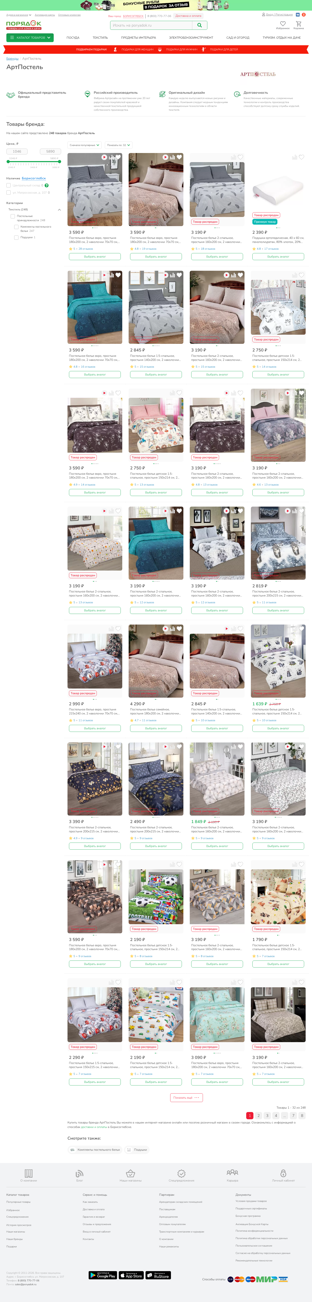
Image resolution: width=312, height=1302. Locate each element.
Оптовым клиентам (69, 15)
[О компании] (28, 1173)
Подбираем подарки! (91, 49)
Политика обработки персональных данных (262, 1238)
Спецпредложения (17, 1216)
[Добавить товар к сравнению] (111, 157)
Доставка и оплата (188, 16)
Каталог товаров (17, 1195)
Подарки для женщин (137, 49)
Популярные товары (18, 1202)
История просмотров (18, 1225)
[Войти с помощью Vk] (298, 14)
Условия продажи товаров (251, 1201)
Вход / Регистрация (279, 15)
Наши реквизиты (169, 1246)
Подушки (140, 1150)
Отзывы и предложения (97, 1224)
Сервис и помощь (95, 1195)
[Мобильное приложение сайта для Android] (103, 1275)
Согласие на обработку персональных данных (263, 1253)
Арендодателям (168, 1216)
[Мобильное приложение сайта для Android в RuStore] (158, 1275)
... (284, 1115)
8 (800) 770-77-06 (159, 16)
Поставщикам (167, 1209)
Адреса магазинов (17, 15)
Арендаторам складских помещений (180, 1202)
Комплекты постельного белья (99, 1150)
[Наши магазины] (130, 1173)
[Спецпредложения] (181, 1173)
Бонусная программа (248, 1216)
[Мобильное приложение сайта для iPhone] (131, 1275)
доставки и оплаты (94, 1127)
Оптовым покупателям (172, 1224)
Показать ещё (182, 1098)
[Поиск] (199, 25)
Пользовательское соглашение (254, 1245)
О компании (166, 1239)
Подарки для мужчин (181, 49)
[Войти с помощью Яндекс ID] (304, 14)
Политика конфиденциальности (254, 1231)
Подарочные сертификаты (251, 1208)
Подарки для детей (224, 49)
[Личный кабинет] (283, 1173)
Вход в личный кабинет (97, 1231)
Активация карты (45, 15)
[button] (30, 37)
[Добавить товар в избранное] (118, 157)
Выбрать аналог (95, 257)
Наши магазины (15, 1231)
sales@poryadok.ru (26, 1284)
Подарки (11, 1246)
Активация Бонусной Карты (252, 1224)
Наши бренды (14, 1239)
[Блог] (79, 1173)
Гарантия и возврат (94, 1216)
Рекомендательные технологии (254, 1260)
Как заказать (90, 1202)
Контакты (88, 1239)
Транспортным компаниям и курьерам (181, 1231)
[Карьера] (232, 1172)
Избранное (13, 1210)
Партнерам (166, 1195)
